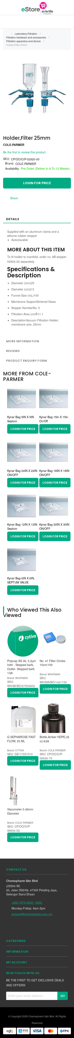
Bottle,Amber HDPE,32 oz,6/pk (54, 739)
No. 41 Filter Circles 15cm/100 (52, 663)
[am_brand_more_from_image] (21, 412)
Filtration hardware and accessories (26, 37)
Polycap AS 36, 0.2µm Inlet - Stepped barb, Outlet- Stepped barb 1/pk (21, 667)
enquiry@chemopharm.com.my (32, 914)
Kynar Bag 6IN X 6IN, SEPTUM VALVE (21, 580)
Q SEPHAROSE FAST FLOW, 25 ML (21, 739)
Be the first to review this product (24, 152)
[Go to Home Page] (7, 33)
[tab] (37, 219)
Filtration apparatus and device (23, 41)
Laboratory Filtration (26, 33)
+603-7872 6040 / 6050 (27, 902)
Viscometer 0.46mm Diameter (20, 811)
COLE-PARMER (13, 145)
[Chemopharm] (37, 8)
